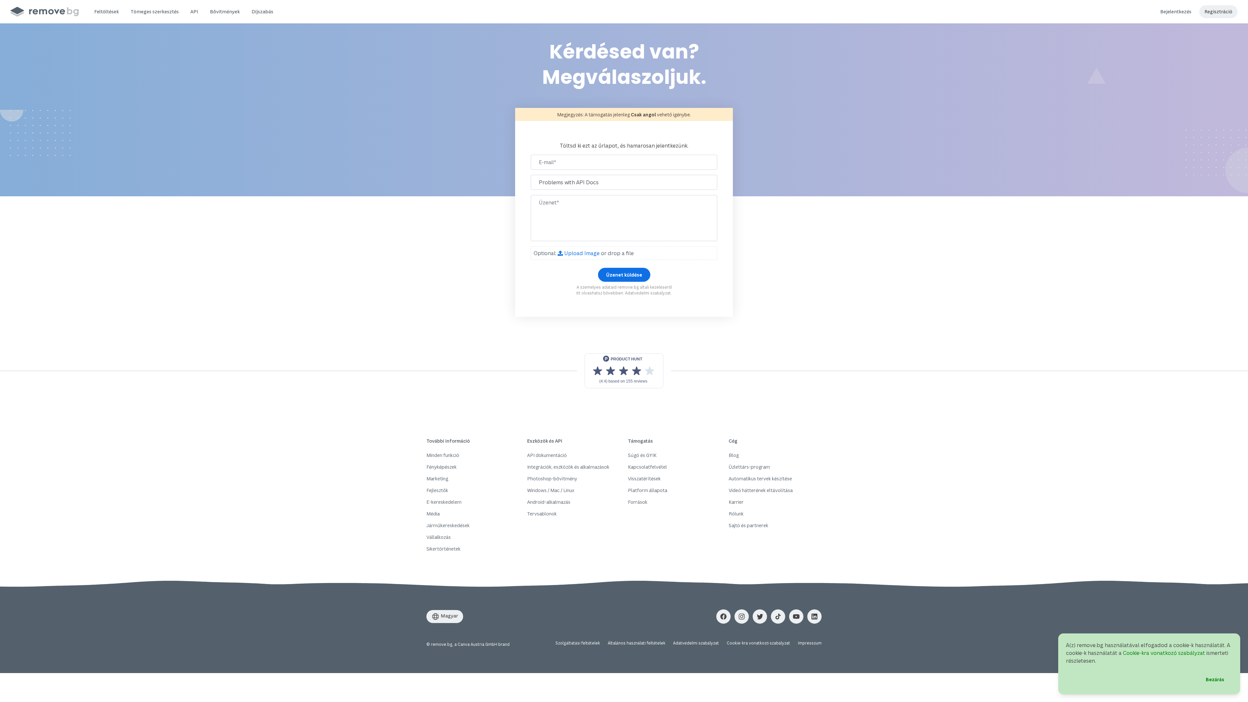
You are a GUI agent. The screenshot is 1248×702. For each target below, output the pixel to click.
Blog (734, 455)
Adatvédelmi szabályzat (648, 293)
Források (637, 502)
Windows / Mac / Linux (550, 490)
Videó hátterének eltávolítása (761, 490)
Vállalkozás (438, 537)
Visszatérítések (644, 478)
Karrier (736, 502)
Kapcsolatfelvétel (647, 467)
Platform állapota (647, 490)
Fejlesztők (437, 490)
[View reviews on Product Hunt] (624, 370)
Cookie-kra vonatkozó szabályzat (758, 643)
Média (433, 514)
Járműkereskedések (448, 525)
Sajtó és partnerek (748, 525)
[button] (106, 11)
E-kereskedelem (444, 502)
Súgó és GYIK (642, 455)
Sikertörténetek (443, 549)
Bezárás (1215, 679)
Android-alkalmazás (548, 502)
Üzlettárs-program (749, 467)
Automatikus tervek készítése (760, 478)
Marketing (437, 478)
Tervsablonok (542, 514)
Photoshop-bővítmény (552, 478)
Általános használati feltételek (636, 643)
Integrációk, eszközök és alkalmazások (568, 467)
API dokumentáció (547, 455)
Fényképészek (441, 467)
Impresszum (810, 643)
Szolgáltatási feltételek (577, 643)
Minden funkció (442, 455)
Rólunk (736, 514)
